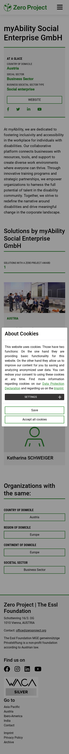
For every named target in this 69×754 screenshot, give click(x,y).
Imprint (58, 388)
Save (34, 410)
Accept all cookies (34, 419)
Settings (31, 396)
